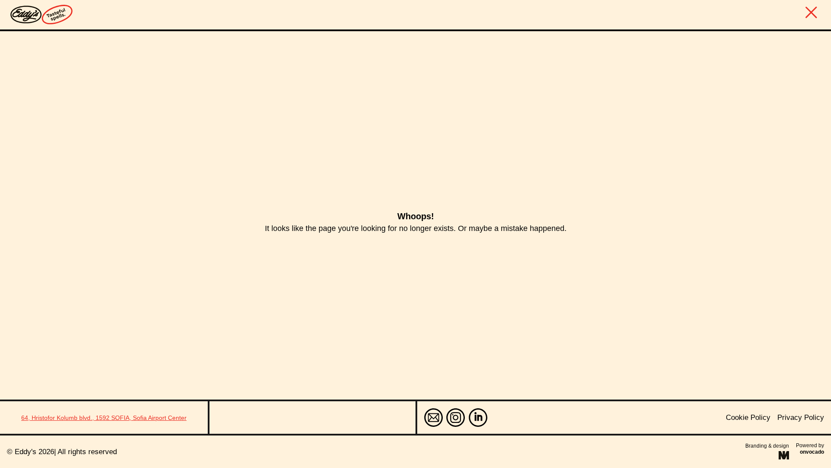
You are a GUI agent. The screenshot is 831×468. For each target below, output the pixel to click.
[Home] (41, 14)
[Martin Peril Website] (784, 455)
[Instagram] (455, 417)
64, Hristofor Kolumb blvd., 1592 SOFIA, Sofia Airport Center (104, 417)
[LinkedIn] (478, 417)
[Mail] (433, 417)
